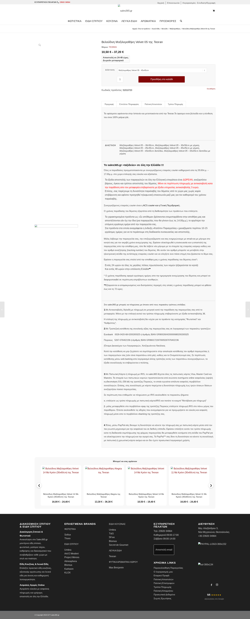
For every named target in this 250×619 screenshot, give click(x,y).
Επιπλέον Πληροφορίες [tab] (129, 104)
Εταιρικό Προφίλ (161, 575)
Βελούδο (165, 29)
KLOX (67, 572)
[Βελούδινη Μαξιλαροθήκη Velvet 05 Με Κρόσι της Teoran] (2, 309)
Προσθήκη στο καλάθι (161, 79)
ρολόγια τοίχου (37, 547)
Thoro (67, 538)
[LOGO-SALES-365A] (125, 10)
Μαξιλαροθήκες (175, 29)
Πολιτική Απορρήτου (163, 591)
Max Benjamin (116, 567)
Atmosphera (70, 561)
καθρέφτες (25, 551)
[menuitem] (161, 2)
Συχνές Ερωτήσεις (162, 598)
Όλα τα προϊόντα (144, 29)
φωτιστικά (24, 547)
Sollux (67, 534)
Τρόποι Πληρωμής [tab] (175, 104)
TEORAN (113, 47)
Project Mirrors (71, 557)
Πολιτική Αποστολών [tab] (153, 104)
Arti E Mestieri (71, 553)
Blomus (68, 565)
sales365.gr (55, 615)
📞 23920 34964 (63, 2)
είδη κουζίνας (44, 568)
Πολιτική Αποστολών (163, 579)
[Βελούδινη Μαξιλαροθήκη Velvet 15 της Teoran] (248, 309)
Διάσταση (110, 70)
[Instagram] (217, 585)
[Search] (180, 21)
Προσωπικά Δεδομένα (164, 594)
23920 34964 (165, 531)
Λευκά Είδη (156, 29)
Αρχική (134, 29)
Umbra (67, 550)
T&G (111, 533)
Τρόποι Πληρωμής (162, 587)
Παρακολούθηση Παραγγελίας (168, 568)
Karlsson (68, 569)
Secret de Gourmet (118, 545)
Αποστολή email (164, 549)
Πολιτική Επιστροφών (164, 583)
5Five (112, 537)
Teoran (112, 556)
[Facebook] (211, 585)
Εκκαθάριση (211, 89)
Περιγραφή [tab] (109, 104)
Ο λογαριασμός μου (163, 572)
